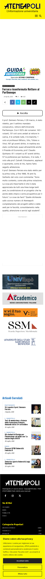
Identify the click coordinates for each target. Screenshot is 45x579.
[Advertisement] (22, 44)
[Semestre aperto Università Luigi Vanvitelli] (36, 463)
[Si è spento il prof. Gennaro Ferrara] (36, 409)
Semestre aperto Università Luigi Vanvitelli (17, 462)
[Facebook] (12, 102)
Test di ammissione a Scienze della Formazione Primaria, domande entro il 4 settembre (16, 422)
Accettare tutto (23, 561)
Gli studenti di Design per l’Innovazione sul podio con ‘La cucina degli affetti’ (16, 436)
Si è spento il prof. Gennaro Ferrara (15, 408)
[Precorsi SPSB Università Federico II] (36, 450)
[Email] (29, 102)
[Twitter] (17, 102)
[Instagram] (13, 496)
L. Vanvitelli (10, 418)
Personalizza (23, 567)
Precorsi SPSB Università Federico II (14, 449)
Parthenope (10, 405)
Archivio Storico (8, 86)
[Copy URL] (34, 102)
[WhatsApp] (23, 102)
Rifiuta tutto (22, 574)
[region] (22, 557)
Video (7, 446)
